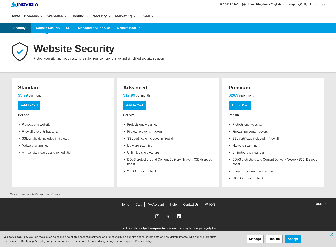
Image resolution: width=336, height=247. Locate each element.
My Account (156, 204)
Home (125, 204)
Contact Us (191, 204)
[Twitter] (168, 217)
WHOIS (210, 204)
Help (173, 204)
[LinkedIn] (179, 217)
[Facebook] (157, 217)
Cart (138, 204)
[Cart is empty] (323, 4)
